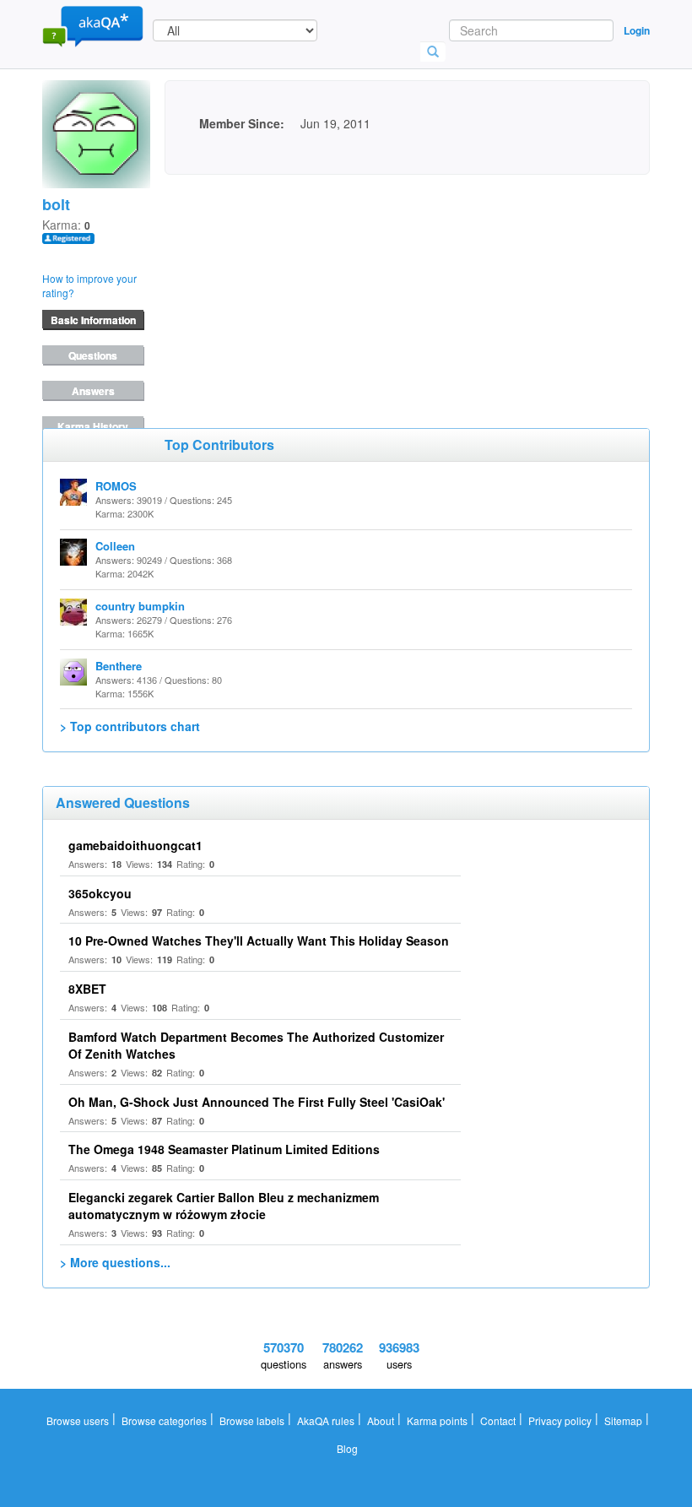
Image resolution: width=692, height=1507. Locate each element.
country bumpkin (140, 606)
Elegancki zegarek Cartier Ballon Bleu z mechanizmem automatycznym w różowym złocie (223, 1205)
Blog (347, 1448)
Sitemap (623, 1420)
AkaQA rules (325, 1420)
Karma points (437, 1420)
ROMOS (116, 486)
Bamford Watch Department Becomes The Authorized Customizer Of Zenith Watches (256, 1045)
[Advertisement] (291, 280)
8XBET (87, 988)
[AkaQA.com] (93, 25)
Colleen (115, 546)
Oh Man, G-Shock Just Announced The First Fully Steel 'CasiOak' (256, 1101)
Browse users (77, 1420)
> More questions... (115, 1262)
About (380, 1420)
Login (637, 30)
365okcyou (100, 893)
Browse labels (251, 1420)
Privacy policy (560, 1420)
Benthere (118, 666)
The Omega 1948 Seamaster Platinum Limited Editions (224, 1149)
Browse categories (164, 1420)
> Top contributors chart (130, 726)
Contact (498, 1420)
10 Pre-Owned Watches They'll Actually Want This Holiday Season (258, 940)
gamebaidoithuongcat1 (135, 845)
